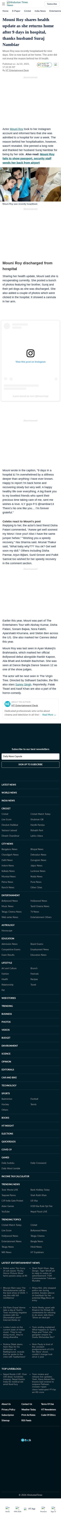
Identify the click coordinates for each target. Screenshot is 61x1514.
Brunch (34, 968)
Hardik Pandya (37, 825)
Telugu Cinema (37, 1236)
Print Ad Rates (28, 1415)
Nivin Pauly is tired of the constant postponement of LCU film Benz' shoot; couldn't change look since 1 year (43, 1350)
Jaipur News (36, 866)
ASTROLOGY (8, 925)
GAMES (5, 1158)
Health (5, 979)
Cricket (27, 11)
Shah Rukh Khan (38, 1195)
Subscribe (52, 4)
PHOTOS (6, 1022)
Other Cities (36, 888)
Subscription (8, 1415)
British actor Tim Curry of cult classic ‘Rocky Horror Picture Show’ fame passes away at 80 (15, 1272)
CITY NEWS (7, 844)
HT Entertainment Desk (17, 70)
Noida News (36, 877)
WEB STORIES (9, 998)
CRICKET (6, 809)
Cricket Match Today (40, 814)
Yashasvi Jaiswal (9, 830)
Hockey (5, 1104)
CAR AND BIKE (9, 1078)
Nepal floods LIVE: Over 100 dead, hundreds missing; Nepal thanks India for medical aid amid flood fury (15, 1379)
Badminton (7, 1099)
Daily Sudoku (8, 1163)
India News (40, 11)
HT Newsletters (48, 1410)
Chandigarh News (10, 855)
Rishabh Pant (36, 830)
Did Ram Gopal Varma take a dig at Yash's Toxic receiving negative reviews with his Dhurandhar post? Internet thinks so (15, 1313)
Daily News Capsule (12, 756)
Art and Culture (9, 968)
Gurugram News (38, 860)
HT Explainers (37, 1252)
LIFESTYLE (7, 963)
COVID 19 (7, 1150)
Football (34, 1099)
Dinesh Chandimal (10, 836)
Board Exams (36, 944)
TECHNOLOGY (9, 1086)
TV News (34, 912)
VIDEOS (6, 1030)
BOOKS (5, 1118)
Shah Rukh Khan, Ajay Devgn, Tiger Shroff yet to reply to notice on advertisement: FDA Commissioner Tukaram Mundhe (44, 1274)
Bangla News (36, 1241)
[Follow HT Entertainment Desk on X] (32, 70)
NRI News (6, 1252)
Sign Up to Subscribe (30, 765)
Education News (38, 955)
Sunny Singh (23, 684)
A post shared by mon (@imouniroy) (30, 396)
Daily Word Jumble (11, 1169)
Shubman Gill (36, 820)
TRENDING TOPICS (11, 1220)
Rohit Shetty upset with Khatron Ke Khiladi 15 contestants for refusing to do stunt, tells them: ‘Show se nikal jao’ (43, 1312)
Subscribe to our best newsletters (30, 749)
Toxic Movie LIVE (10, 1190)
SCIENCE (6, 1054)
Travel (33, 985)
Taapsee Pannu (9, 1195)
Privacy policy (8, 1410)
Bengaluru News (9, 849)
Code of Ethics (48, 1415)
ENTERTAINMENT (11, 895)
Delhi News (7, 860)
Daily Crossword (38, 1163)
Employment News (39, 950)
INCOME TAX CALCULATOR (15, 1176)
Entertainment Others (40, 917)
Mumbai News (9, 877)
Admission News (10, 944)
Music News (7, 906)
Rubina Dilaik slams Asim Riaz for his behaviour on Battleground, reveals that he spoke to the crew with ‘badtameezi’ (14, 1350)
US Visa (34, 1201)
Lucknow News (37, 871)
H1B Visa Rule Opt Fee (41, 1206)
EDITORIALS (8, 1070)
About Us (6, 1404)
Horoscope (7, 931)
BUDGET (6, 1038)
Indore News (8, 866)
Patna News (7, 882)
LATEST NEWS (9, 785)
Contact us (26, 1404)
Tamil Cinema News (39, 906)
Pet (3, 990)
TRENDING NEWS (11, 1184)
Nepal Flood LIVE (38, 1212)
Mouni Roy (16, 129)
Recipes (34, 979)
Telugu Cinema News (12, 912)
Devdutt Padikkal (10, 825)
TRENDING (7, 1006)
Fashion (5, 974)
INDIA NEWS (8, 801)
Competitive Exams (11, 950)
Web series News (10, 917)
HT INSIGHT (8, 1126)
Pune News (35, 882)
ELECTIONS (7, 1134)
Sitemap (6, 1421)
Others (5, 1110)
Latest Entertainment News (21, 1263)
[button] (4, 4)
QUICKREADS (9, 1142)
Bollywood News (10, 901)
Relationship (7, 985)
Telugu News (8, 1247)
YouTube (6, 1212)
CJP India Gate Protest (12, 1201)
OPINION (6, 1062)
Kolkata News (8, 871)
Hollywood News (38, 901)
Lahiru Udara (36, 836)
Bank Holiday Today (40, 1190)
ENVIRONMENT (10, 1046)
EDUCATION (8, 939)
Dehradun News (38, 855)
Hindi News (36, 1247)
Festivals (34, 974)
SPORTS (6, 1094)
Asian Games (8, 1206)
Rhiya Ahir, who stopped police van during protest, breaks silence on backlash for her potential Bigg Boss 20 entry (44, 1294)
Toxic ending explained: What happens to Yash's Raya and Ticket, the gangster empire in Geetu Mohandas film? (44, 1332)
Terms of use (47, 1404)
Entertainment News (11, 1241)
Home (5, 11)
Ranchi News (8, 888)
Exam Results (8, 955)
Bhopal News (36, 849)
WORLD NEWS (9, 793)
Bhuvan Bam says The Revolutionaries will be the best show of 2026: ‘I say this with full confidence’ (15, 1293)
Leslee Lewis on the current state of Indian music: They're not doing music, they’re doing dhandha (14, 1332)
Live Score (6, 820)
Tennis (33, 1104)
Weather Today (28, 1410)
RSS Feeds (26, 1421)
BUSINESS (7, 1014)
